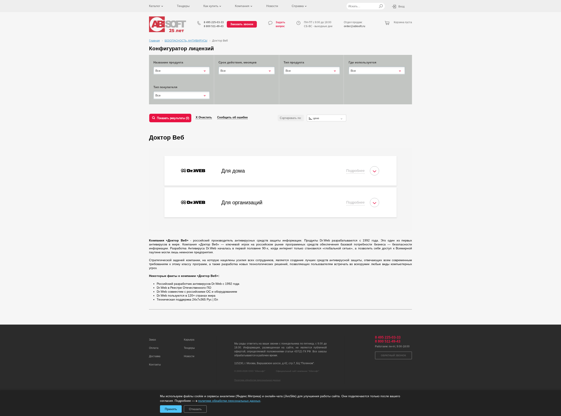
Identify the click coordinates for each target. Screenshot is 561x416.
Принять (171, 409)
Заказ (152, 339)
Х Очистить (204, 117)
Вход (401, 6)
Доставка (154, 356)
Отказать (195, 409)
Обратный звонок (393, 355)
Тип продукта (294, 62)
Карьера (189, 339)
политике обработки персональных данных (229, 400)
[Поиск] (381, 6)
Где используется (362, 62)
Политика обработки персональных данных (257, 380)
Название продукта (168, 62)
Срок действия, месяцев (237, 62)
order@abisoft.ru (354, 26)
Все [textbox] (158, 70)
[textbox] (326, 118)
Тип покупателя (165, 87)
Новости (272, 6)
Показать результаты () (173, 118)
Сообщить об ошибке (232, 117)
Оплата (153, 348)
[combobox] (181, 71)
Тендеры (183, 6)
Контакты (155, 364)
